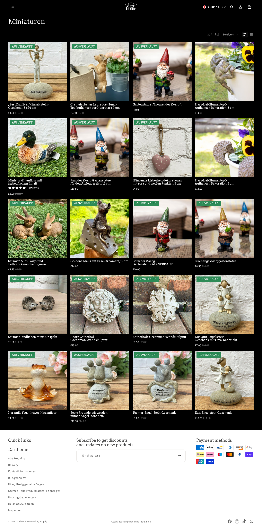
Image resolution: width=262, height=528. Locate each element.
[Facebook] (229, 521)
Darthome (21, 521)
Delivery (13, 465)
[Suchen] (231, 6)
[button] (230, 34)
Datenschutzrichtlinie (21, 503)
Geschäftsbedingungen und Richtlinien (131, 521)
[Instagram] (237, 521)
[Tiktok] (244, 521)
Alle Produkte (16, 458)
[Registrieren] (179, 455)
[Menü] (13, 7)
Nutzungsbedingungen (22, 497)
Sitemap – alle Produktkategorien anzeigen (34, 491)
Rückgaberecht (17, 478)
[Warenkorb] (249, 6)
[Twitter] (251, 521)
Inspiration (14, 510)
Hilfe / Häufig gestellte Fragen (26, 484)
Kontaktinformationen (22, 471)
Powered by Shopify (37, 521)
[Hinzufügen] (247, 95)
